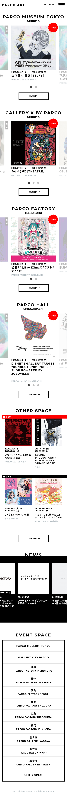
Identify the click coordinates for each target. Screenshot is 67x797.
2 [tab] (35, 87)
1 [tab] (31, 87)
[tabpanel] (33, 53)
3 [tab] (38, 183)
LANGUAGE (48, 5)
